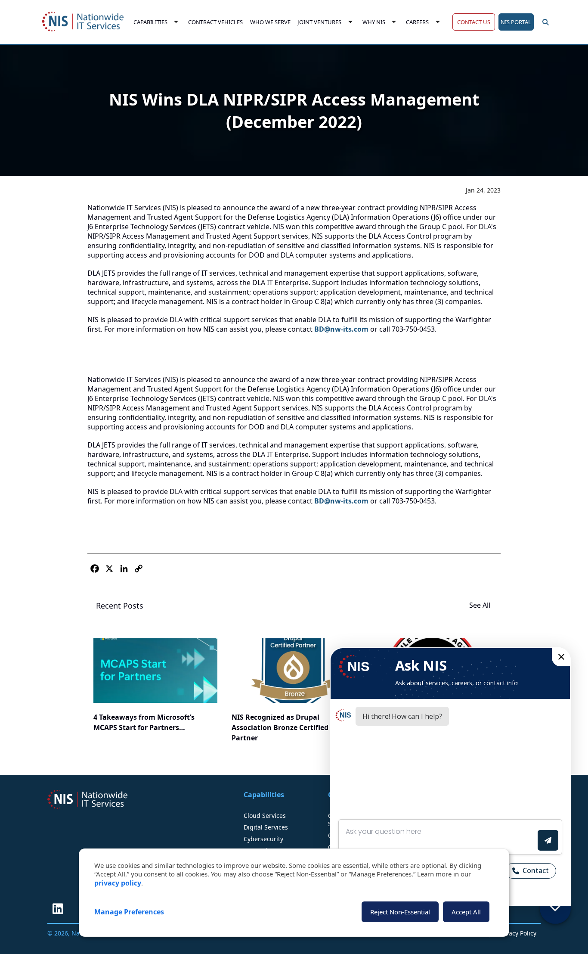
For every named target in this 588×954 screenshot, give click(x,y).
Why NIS (373, 22)
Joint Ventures (320, 22)
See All (480, 605)
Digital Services (266, 827)
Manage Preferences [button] (129, 912)
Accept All (466, 911)
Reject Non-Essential (400, 911)
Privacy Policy (517, 933)
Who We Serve (270, 22)
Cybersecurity (263, 839)
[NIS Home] (87, 799)
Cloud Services (265, 815)
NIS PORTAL (516, 22)
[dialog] (294, 892)
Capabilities (150, 22)
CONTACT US (473, 22)
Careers (417, 22)
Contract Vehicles (215, 22)
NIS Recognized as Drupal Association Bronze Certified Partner (280, 727)
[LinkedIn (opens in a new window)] (58, 909)
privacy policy (117, 883)
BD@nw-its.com (341, 329)
